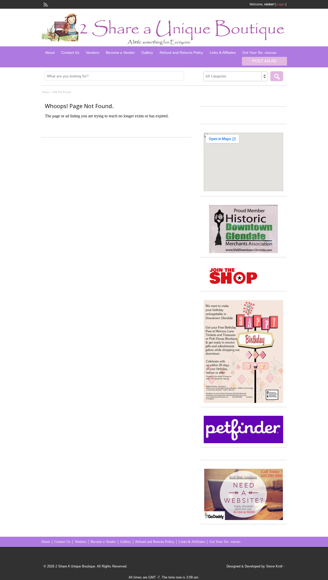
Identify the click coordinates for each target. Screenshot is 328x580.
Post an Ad (264, 61)
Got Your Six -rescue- (259, 52)
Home (45, 92)
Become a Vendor (120, 52)
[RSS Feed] (45, 4)
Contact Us (70, 52)
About (50, 52)
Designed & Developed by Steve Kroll (254, 566)
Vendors (92, 52)
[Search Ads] (276, 76)
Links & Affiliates (223, 52)
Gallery (147, 52)
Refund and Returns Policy (181, 52)
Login (281, 4)
